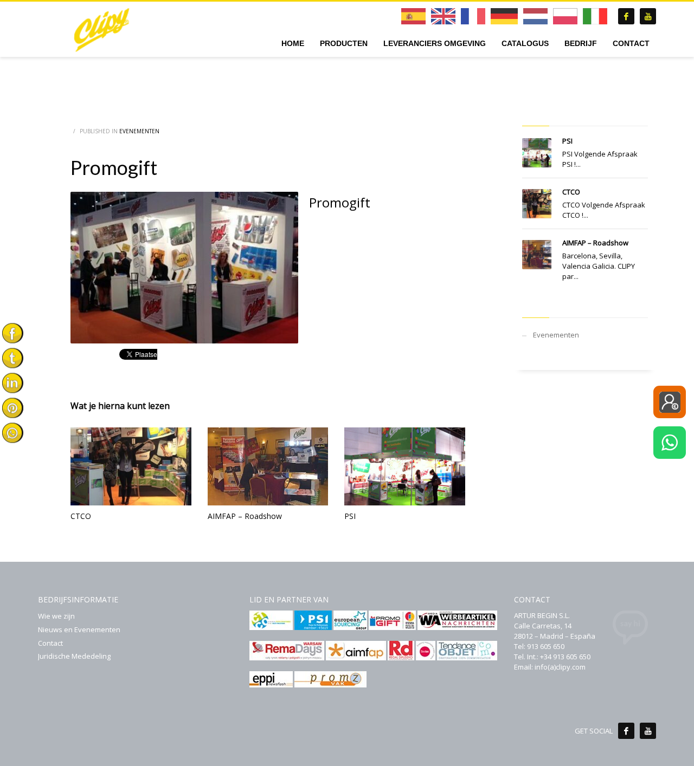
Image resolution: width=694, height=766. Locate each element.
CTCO (80, 516)
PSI (350, 516)
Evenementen (139, 131)
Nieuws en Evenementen (79, 629)
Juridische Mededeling (74, 656)
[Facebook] (626, 731)
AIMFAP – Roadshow (245, 516)
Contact (50, 643)
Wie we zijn (56, 616)
